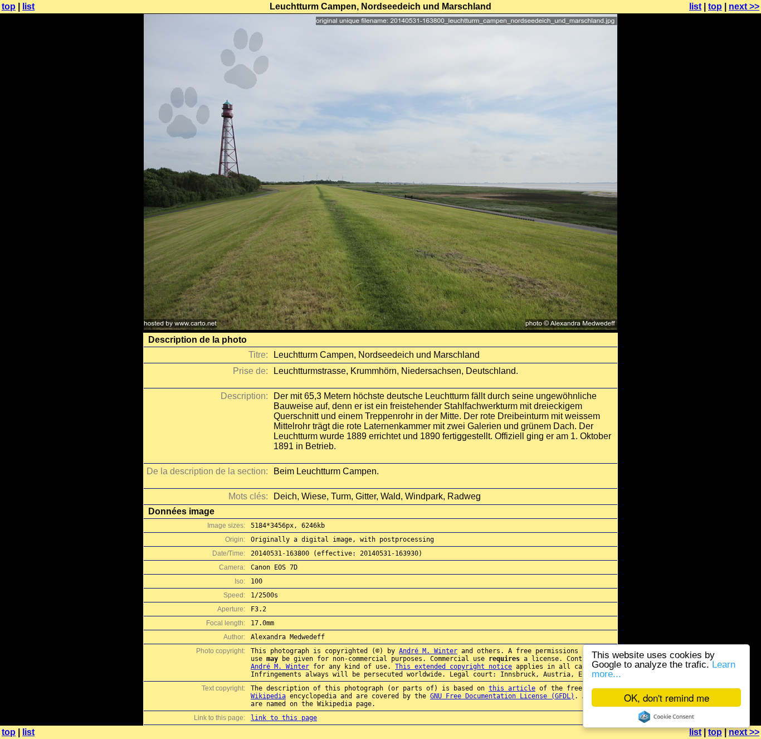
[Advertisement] (715, 276)
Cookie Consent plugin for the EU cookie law (666, 717)
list (28, 6)
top (9, 6)
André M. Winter (428, 651)
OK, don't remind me (666, 697)
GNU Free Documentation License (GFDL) (502, 696)
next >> (744, 6)
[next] (380, 327)
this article (512, 688)
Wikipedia (268, 696)
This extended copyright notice (453, 666)
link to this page (284, 718)
